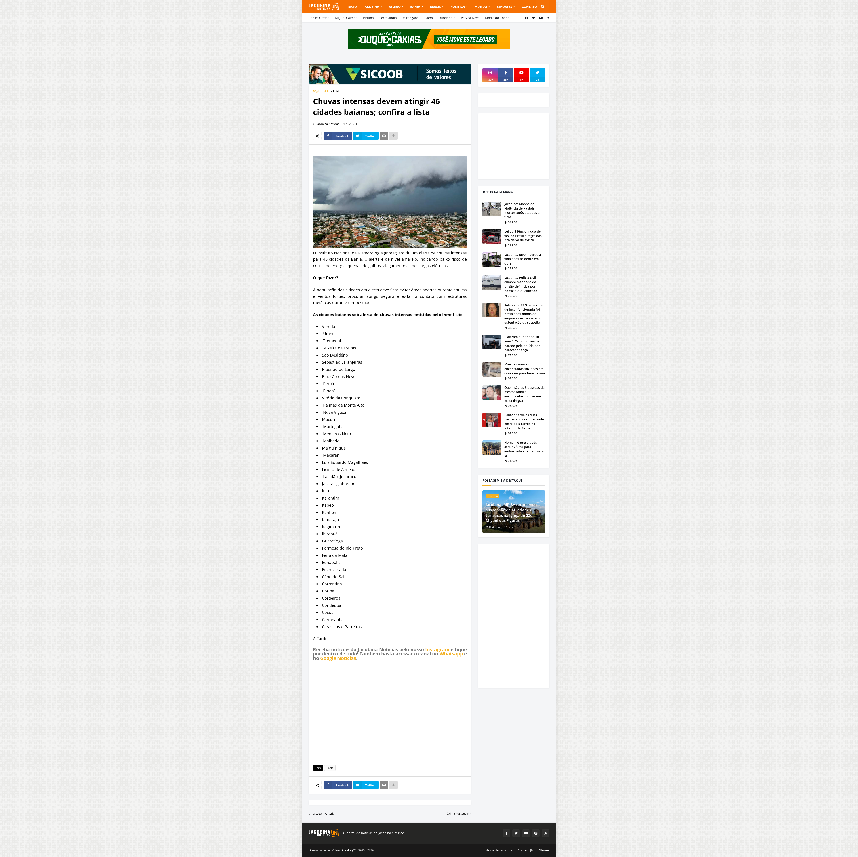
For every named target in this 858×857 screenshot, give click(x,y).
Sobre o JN (526, 850)
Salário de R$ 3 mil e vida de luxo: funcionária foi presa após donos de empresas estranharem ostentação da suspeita (523, 314)
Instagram (437, 649)
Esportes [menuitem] (504, 6)
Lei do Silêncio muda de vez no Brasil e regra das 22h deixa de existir (523, 235)
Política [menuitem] (457, 6)
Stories (544, 850)
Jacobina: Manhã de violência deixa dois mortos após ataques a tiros (522, 210)
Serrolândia (388, 18)
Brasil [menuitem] (435, 6)
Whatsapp (451, 654)
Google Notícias (338, 658)
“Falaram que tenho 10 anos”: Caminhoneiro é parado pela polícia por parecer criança (522, 343)
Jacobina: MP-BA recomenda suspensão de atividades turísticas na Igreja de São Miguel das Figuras (511, 512)
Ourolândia (446, 18)
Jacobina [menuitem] (371, 6)
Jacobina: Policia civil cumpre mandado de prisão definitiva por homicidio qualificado (520, 284)
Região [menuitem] (395, 6)
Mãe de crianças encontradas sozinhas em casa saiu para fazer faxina (524, 368)
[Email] (384, 136)
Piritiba (368, 18)
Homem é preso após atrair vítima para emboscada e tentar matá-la (524, 449)
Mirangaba (410, 18)
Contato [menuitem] (529, 6)
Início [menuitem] (352, 6)
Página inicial (321, 91)
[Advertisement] (390, 712)
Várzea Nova (470, 18)
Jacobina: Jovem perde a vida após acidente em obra (522, 258)
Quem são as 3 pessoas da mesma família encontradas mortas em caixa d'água (524, 394)
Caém (428, 18)
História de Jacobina (497, 850)
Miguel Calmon (346, 18)
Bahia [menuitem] (415, 6)
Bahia (336, 91)
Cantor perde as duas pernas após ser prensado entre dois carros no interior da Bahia (524, 421)
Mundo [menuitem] (481, 6)
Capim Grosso (319, 18)
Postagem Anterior (323, 813)
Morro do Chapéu (498, 18)
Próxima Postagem (456, 813)
